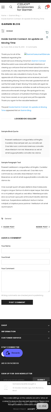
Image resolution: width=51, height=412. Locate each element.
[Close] (49, 383)
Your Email (5, 257)
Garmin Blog (14, 15)
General (8, 218)
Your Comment (7, 268)
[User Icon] (39, 7)
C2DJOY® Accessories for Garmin (25, 7)
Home (3, 15)
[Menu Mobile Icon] (3, 7)
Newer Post (42, 227)
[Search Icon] (11, 7)
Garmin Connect (39, 61)
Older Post (9, 227)
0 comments (31, 47)
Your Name (5, 246)
